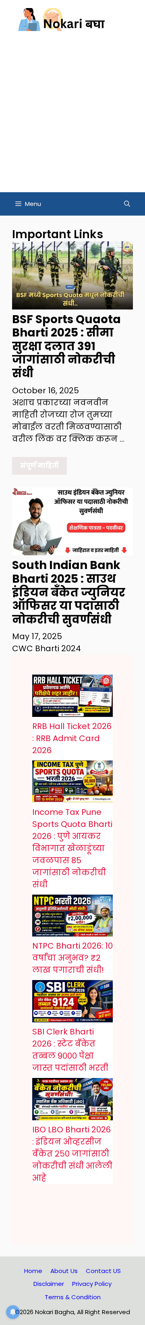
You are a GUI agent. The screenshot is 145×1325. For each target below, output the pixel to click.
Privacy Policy (92, 1283)
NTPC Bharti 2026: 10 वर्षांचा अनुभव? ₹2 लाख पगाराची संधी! (72, 958)
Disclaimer (48, 1283)
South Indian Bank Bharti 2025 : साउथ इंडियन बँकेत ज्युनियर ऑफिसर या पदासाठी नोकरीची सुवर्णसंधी (68, 592)
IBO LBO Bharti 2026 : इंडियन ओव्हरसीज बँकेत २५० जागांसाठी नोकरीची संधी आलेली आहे (72, 1154)
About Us (64, 1271)
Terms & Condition (73, 1297)
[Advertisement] (72, 115)
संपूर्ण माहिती (39, 465)
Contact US (103, 1271)
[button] (127, 204)
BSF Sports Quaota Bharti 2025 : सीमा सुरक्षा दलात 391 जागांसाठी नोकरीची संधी (66, 346)
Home (33, 1271)
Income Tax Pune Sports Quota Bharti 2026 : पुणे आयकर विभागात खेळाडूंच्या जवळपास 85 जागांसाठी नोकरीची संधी (72, 848)
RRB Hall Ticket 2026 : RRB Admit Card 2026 (72, 738)
